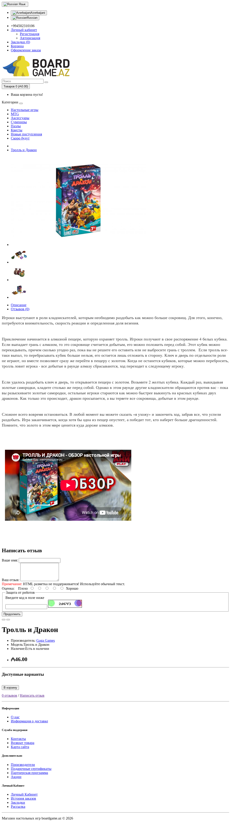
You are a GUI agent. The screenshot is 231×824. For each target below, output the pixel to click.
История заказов (23, 798)
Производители (23, 765)
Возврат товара (22, 743)
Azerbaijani (38, 12)
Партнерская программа (29, 773)
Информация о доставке (29, 721)
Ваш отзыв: (10, 580)
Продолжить (12, 614)
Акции (16, 777)
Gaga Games (45, 640)
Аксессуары (20, 118)
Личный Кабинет (24, 794)
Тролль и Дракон (24, 150)
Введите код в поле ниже (24, 598)
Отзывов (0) (20, 309)
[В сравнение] (8, 619)
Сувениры (19, 122)
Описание (18, 305)
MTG (15, 114)
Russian (32, 17)
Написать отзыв (32, 695)
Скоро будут (20, 138)
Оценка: (8, 588)
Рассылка (18, 806)
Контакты (18, 739)
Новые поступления (26, 134)
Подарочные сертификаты (31, 769)
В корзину (10, 687)
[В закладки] (3, 619)
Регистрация (29, 34)
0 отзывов (9, 695)
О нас (15, 717)
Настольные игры (24, 110)
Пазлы (16, 126)
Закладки (18, 802)
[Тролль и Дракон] (78, 245)
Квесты (16, 130)
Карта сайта (20, 747)
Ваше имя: (10, 560)
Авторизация (30, 38)
